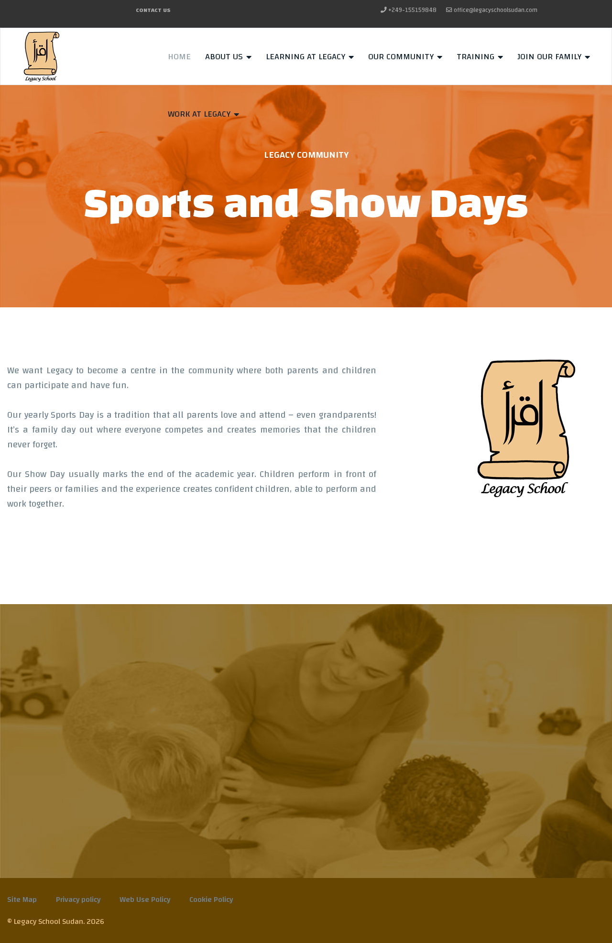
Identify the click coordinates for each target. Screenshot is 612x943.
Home (179, 57)
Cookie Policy (211, 899)
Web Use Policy (145, 899)
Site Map (22, 899)
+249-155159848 (412, 10)
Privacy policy (78, 899)
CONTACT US (153, 10)
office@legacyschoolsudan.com (495, 10)
